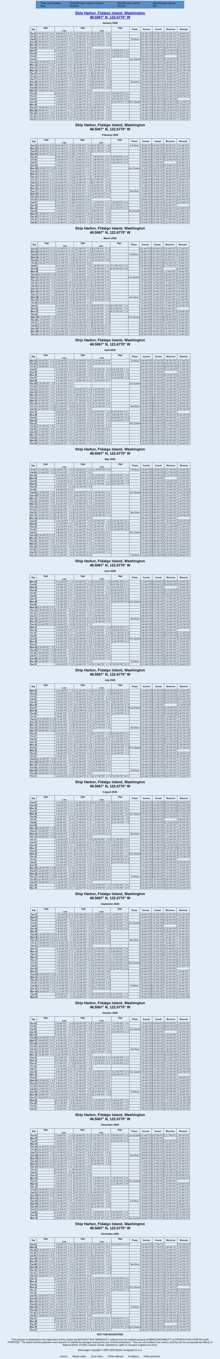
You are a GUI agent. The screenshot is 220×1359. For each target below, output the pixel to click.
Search (64, 1356)
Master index (79, 1356)
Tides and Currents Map (51, 4)
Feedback (133, 1356)
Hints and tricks (152, 1356)
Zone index (97, 1356)
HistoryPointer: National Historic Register (87, 4)
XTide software (115, 1356)
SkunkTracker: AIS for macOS (128, 4)
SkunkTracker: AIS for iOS (164, 4)
